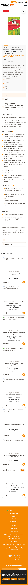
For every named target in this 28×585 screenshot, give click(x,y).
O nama (14, 516)
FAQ (14, 523)
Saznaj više (6, 282)
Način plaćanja (14, 521)
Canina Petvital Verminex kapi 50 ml (14, 424)
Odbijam (14, 579)
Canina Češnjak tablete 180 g (14, 394)
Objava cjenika (14, 549)
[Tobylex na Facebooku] (9, 558)
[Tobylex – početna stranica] (14, 510)
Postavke (21, 579)
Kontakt (14, 518)
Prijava (14, 2)
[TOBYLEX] (7, 5)
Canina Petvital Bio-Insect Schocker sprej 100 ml (14, 364)
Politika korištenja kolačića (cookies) (14, 535)
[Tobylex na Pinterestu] (18, 558)
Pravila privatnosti (14, 533)
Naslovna (5, 47)
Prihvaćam (6, 579)
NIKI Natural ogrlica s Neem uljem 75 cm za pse (14, 273)
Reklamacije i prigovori (14, 538)
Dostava (14, 520)
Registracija (21, 2)
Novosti (14, 525)
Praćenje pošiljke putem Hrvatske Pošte (14, 544)
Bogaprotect (7, 88)
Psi (8, 47)
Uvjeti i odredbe (14, 531)
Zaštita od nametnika (15, 47)
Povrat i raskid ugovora (14, 536)
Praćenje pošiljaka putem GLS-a (14, 546)
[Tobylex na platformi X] (12, 558)
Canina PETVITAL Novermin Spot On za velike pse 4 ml (14, 333)
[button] (25, 5)
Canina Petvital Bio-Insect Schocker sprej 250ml (14, 484)
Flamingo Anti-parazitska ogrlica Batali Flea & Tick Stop (14, 455)
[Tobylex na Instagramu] (15, 558)
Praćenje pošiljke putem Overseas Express (14, 548)
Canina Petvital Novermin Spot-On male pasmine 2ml (14, 302)
